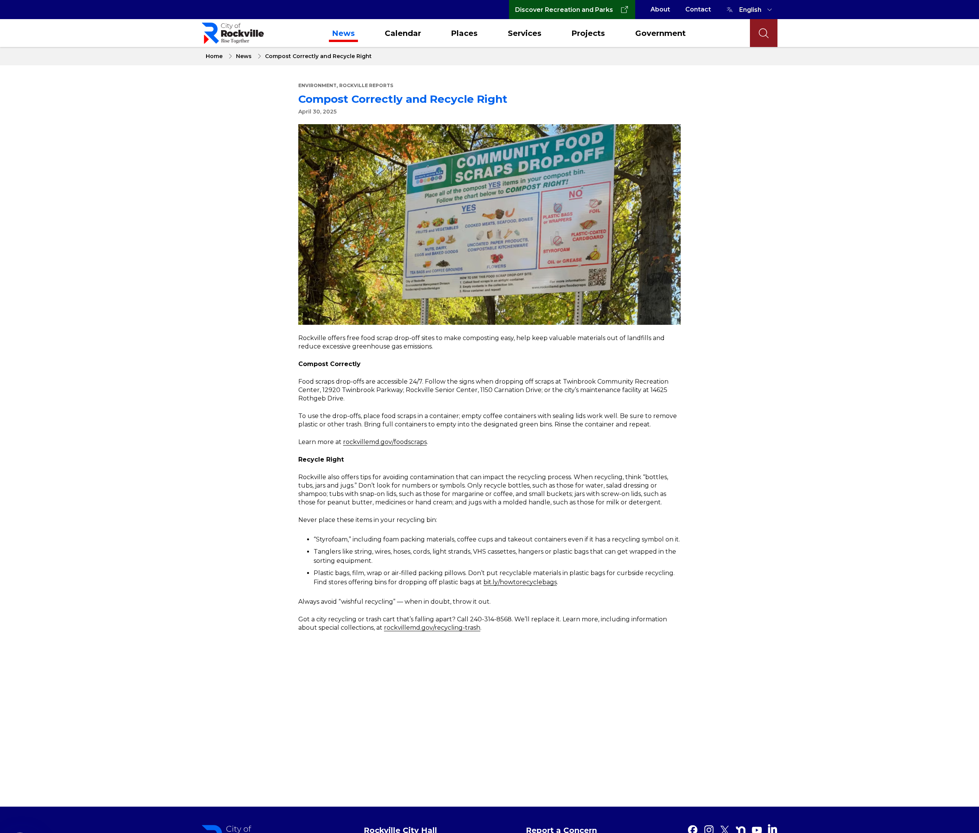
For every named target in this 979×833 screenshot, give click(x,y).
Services (525, 33)
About (660, 9)
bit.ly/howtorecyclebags (520, 582)
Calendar (403, 33)
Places (464, 33)
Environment (317, 85)
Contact (698, 9)
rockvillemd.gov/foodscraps (385, 442)
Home (214, 56)
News (343, 33)
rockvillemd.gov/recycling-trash (432, 627)
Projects (588, 33)
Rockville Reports (366, 85)
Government (660, 33)
